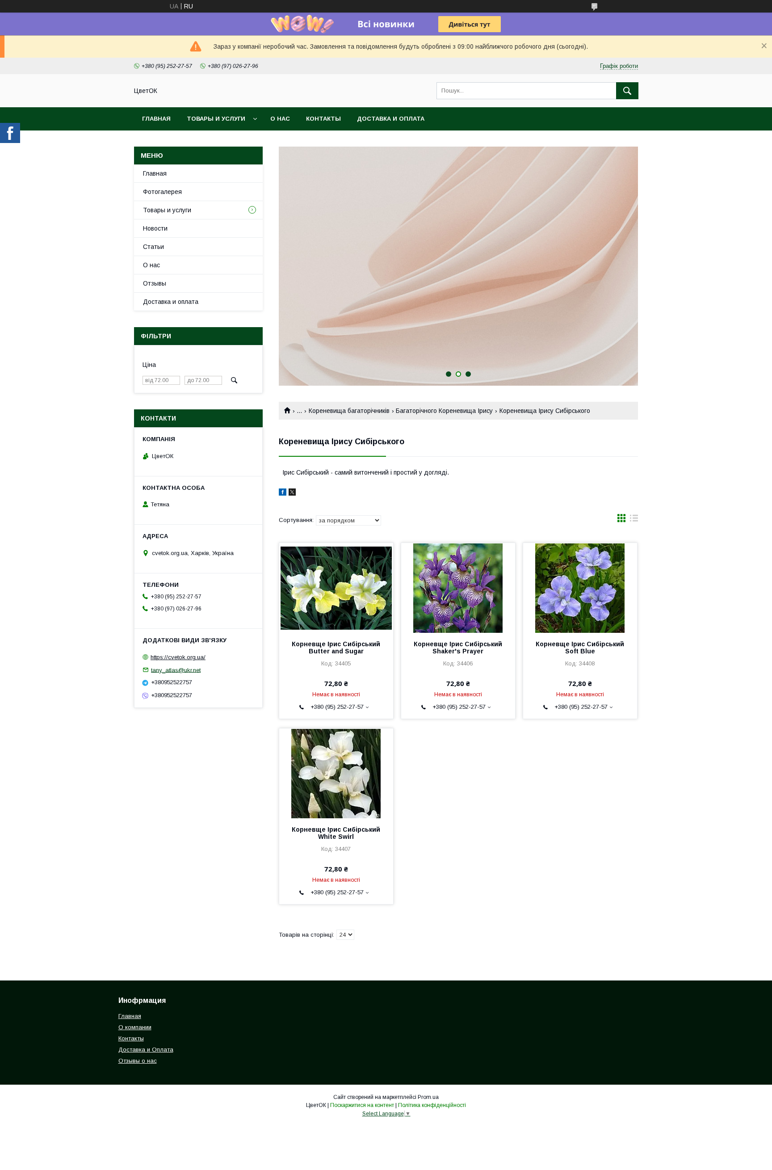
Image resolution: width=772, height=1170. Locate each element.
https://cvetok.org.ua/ (178, 657)
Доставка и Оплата (145, 1049)
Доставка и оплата (390, 118)
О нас (280, 118)
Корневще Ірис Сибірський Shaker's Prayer (458, 647)
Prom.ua (428, 1097)
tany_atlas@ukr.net (176, 669)
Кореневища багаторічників (349, 410)
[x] (292, 493)
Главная (156, 118)
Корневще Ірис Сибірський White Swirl (336, 833)
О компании (134, 1027)
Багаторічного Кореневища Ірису (444, 410)
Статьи (153, 246)
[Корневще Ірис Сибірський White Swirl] (336, 773)
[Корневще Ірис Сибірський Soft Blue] (580, 587)
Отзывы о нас (137, 1060)
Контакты (323, 118)
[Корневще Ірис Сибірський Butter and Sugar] (336, 587)
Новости (155, 228)
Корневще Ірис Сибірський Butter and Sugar (336, 647)
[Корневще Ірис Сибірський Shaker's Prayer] (458, 587)
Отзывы (154, 283)
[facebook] (282, 493)
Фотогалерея (162, 191)
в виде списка (634, 520)
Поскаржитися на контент (362, 1105)
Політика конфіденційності (432, 1105)
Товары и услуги (216, 118)
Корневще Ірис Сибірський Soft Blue (580, 647)
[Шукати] (627, 90)
